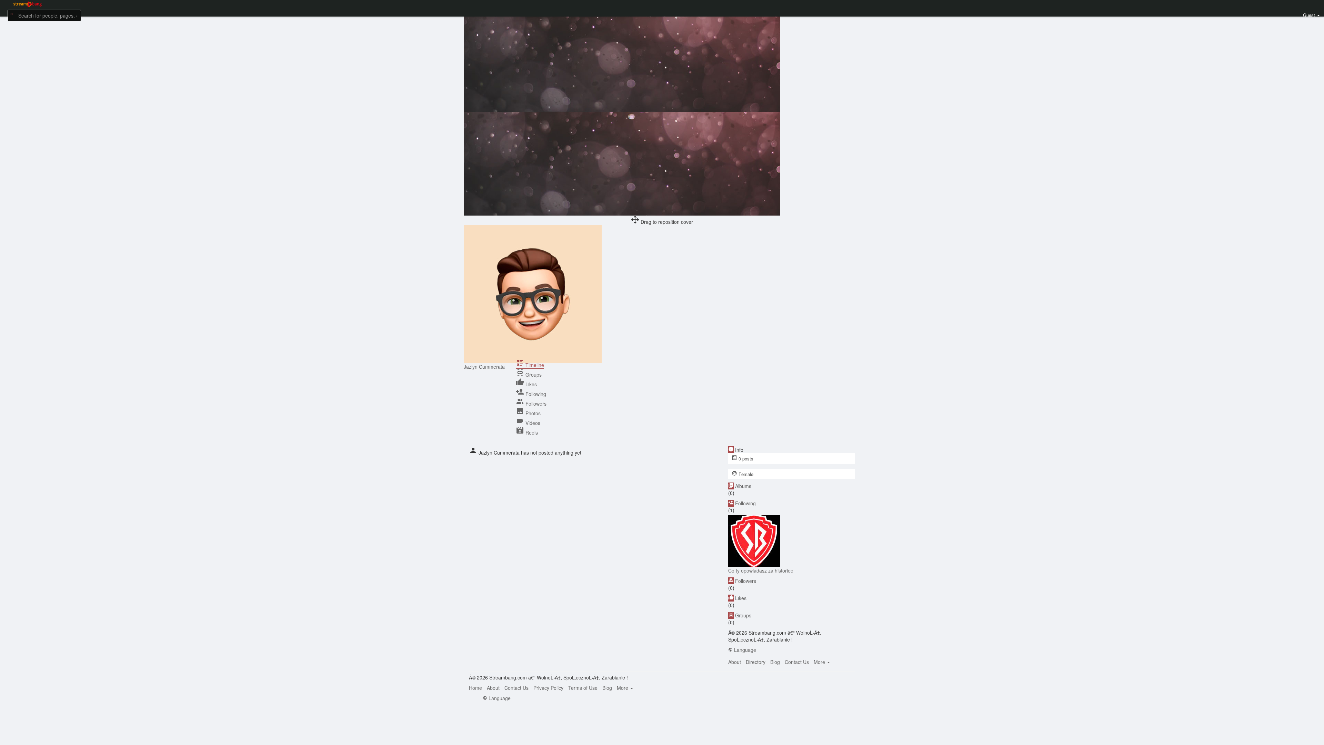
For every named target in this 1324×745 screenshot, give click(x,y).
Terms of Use (583, 687)
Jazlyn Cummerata (484, 366)
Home (475, 687)
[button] (44, 15)
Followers (745, 580)
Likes (740, 598)
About (734, 661)
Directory (755, 661)
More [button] (820, 661)
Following (745, 503)
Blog (775, 661)
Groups (743, 615)
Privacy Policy (548, 687)
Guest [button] (1309, 15)
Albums (743, 486)
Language (744, 649)
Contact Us (797, 661)
